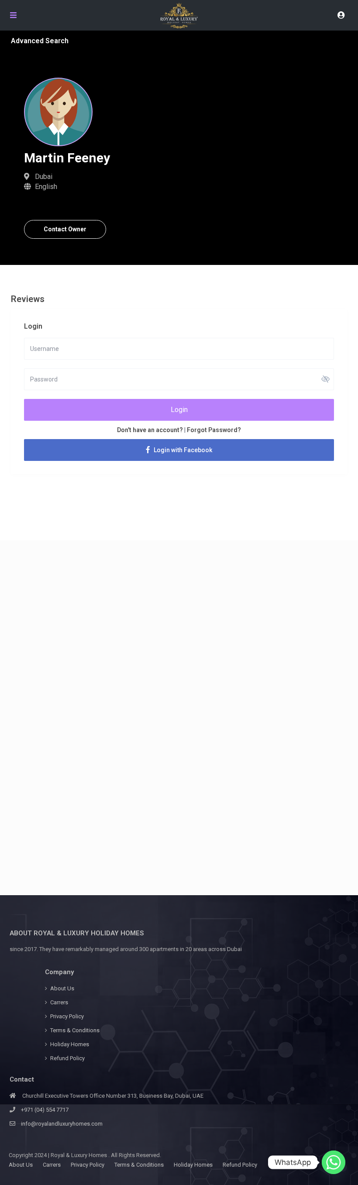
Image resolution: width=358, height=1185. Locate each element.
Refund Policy (67, 1058)
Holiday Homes (69, 1044)
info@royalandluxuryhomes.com (62, 1123)
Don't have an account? (150, 429)
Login (179, 409)
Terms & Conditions (75, 1030)
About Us (62, 988)
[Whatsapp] (333, 1162)
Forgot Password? (214, 429)
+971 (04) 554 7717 (45, 1109)
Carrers (59, 1002)
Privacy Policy (67, 1016)
